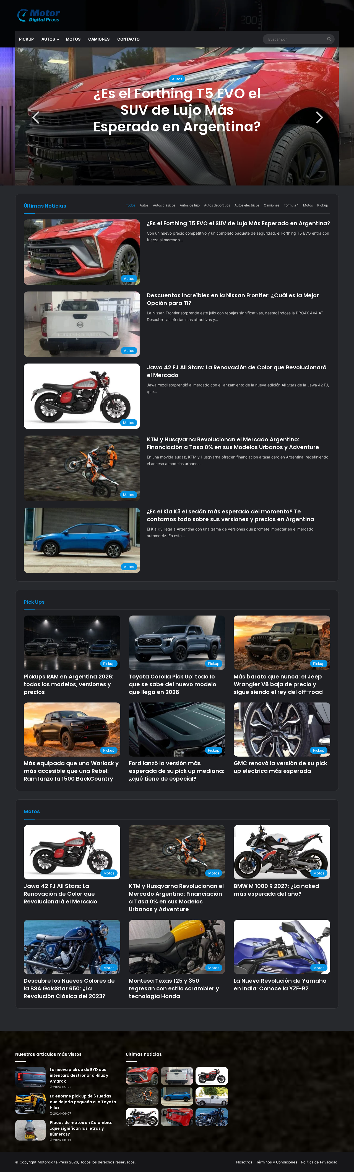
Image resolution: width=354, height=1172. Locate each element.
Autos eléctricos (247, 205)
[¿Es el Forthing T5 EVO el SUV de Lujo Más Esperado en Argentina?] (142, 1076)
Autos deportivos (217, 205)
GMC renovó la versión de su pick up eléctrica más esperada (280, 767)
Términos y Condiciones (276, 1162)
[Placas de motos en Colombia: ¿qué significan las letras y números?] (30, 1130)
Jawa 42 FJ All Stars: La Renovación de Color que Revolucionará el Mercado (60, 893)
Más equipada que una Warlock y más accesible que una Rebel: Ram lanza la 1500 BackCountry (71, 771)
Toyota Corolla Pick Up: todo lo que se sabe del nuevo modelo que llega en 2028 (172, 684)
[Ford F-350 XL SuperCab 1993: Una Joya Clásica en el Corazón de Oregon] (212, 1096)
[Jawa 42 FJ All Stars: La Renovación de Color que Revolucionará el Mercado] (212, 1076)
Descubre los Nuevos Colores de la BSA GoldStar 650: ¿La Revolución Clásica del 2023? (69, 988)
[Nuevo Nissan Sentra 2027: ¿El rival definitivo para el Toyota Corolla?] (177, 1117)
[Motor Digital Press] (40, 15)
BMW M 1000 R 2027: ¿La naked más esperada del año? (276, 890)
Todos (130, 205)
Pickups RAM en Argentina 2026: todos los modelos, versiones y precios (68, 684)
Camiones (99, 39)
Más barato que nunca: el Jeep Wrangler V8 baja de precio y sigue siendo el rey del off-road (278, 684)
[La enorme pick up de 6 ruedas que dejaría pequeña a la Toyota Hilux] (30, 1103)
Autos (48, 39)
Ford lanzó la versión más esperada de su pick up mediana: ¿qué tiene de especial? (176, 771)
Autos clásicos (164, 205)
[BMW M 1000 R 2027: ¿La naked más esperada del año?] (142, 1117)
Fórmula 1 (291, 205)
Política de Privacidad (319, 1162)
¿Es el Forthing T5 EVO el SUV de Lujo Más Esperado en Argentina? (177, 110)
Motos (73, 39)
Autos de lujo (190, 205)
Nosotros (244, 1162)
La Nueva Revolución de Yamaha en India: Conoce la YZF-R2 (280, 984)
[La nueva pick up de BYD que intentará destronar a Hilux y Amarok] (30, 1077)
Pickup (26, 39)
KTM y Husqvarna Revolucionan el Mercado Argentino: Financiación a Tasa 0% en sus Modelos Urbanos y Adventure (233, 443)
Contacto (128, 39)
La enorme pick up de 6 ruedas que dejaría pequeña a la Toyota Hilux (83, 1101)
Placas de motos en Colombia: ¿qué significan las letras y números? (81, 1128)
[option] (177, 116)
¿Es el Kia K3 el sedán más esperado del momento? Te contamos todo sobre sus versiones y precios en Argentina (230, 515)
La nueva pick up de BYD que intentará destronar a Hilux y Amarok (79, 1075)
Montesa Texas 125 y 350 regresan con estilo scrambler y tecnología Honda (174, 988)
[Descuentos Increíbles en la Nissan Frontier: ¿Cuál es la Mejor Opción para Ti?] (177, 1076)
